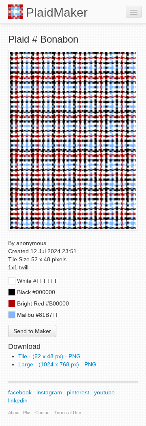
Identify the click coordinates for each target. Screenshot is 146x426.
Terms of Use (67, 412)
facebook (20, 392)
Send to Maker (32, 331)
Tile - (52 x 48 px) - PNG (49, 356)
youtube (104, 392)
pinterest (78, 392)
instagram (49, 392)
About (13, 412)
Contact (43, 412)
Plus (27, 412)
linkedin (18, 400)
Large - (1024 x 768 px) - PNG (57, 364)
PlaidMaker (55, 12)
